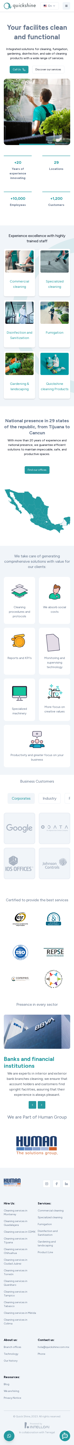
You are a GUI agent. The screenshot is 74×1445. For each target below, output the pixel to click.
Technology (11, 1348)
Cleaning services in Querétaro (15, 1277)
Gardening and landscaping (47, 1238)
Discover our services (48, 69)
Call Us (17, 69)
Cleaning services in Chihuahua (15, 1245)
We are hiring (11, 1385)
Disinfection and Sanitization (48, 1227)
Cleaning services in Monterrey (15, 1207)
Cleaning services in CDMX (19, 1226)
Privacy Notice (12, 1392)
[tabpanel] (37, 846)
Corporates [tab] (21, 798)
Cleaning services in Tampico (15, 1288)
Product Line (45, 1247)
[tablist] (37, 798)
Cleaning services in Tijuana (15, 1235)
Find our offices (37, 469)
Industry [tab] (50, 798)
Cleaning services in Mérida (20, 1307)
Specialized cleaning (50, 1212)
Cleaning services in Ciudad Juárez (15, 1256)
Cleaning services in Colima (15, 1316)
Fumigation (45, 1219)
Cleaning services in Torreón (15, 1267)
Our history (10, 1355)
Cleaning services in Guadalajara (15, 1217)
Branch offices (12, 1341)
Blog (6, 1379)
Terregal (50, 1427)
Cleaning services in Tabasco (15, 1298)
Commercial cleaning (51, 1205)
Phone (41, 1348)
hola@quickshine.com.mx (53, 1341)
